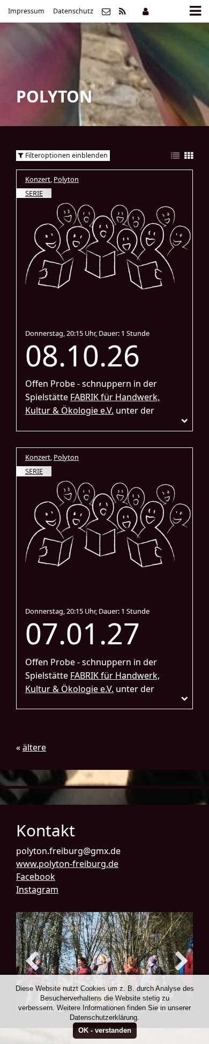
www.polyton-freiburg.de (67, 864)
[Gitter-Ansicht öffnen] (188, 156)
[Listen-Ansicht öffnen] (175, 156)
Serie (34, 193)
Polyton (66, 179)
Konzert (37, 179)
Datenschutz (73, 11)
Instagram (37, 889)
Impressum (26, 11)
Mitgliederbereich (145, 11)
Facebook (35, 877)
